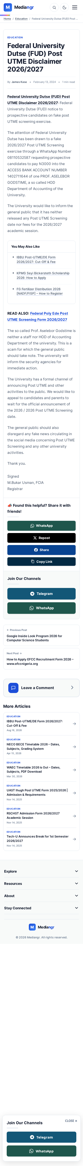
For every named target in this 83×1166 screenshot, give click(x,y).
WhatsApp (45, 608)
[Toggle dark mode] (64, 7)
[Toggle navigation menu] (74, 7)
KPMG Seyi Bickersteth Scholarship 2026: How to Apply (43, 275)
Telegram (45, 593)
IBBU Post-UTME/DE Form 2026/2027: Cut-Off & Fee (36, 260)
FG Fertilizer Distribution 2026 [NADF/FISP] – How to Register (40, 291)
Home (7, 18)
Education (21, 18)
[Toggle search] (54, 7)
